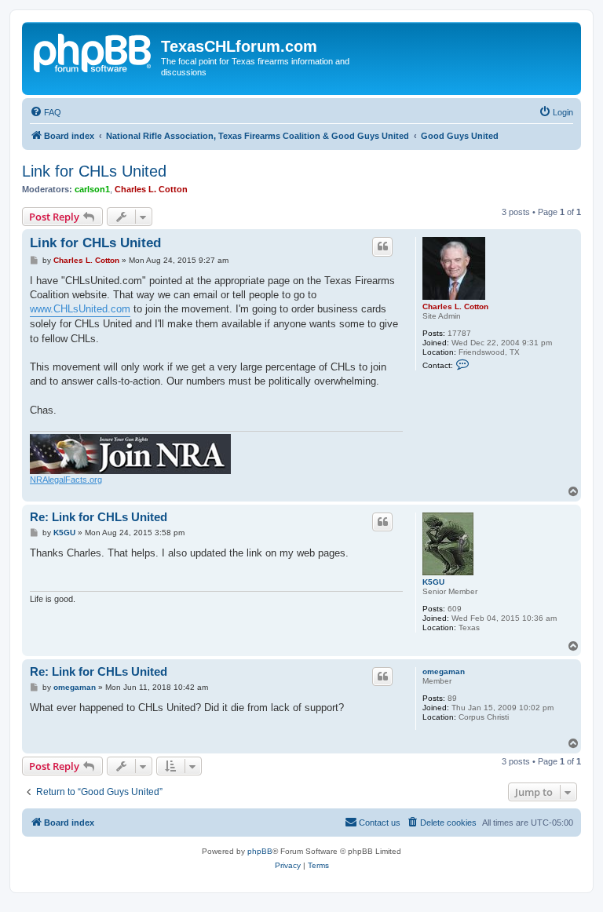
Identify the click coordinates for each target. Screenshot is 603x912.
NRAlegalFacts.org (66, 479)
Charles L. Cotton (151, 189)
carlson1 (92, 189)
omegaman (443, 671)
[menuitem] (45, 112)
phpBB (259, 851)
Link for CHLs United (94, 171)
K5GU (433, 582)
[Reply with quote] (382, 246)
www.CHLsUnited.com (80, 309)
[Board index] (93, 51)
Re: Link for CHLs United (98, 516)
